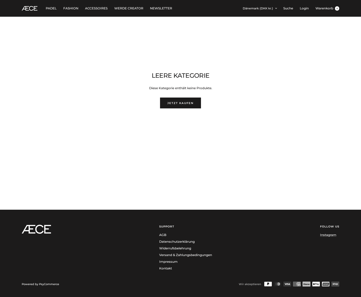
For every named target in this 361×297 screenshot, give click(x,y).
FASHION (70, 8)
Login (304, 8)
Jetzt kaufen (180, 103)
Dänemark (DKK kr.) (258, 8)
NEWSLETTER (161, 8)
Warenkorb (326, 8)
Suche (288, 8)
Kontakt (165, 268)
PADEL (51, 8)
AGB (162, 235)
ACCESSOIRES (96, 8)
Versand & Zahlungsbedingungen (185, 255)
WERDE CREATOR (128, 8)
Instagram (328, 235)
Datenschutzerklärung (177, 242)
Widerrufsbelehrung (175, 248)
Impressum (168, 262)
